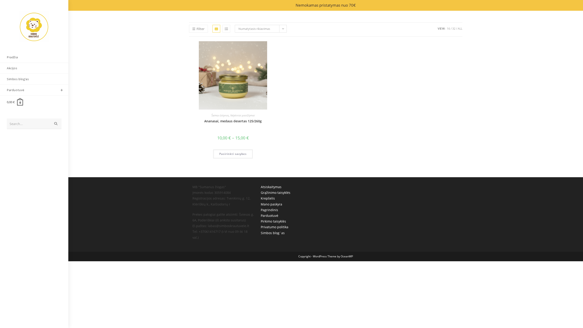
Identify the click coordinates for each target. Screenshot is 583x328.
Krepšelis (268, 198)
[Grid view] (216, 29)
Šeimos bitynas (220, 115)
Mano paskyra (271, 204)
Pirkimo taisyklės (273, 221)
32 (453, 29)
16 (448, 29)
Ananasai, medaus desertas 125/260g (233, 121)
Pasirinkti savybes (233, 154)
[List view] (226, 29)
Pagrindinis (269, 210)
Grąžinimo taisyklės (275, 192)
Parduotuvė (269, 215)
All (460, 29)
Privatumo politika (274, 227)
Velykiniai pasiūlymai (242, 115)
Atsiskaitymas (271, 187)
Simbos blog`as (273, 233)
